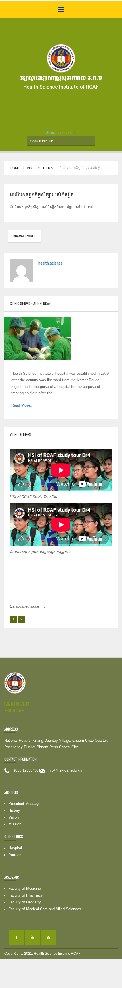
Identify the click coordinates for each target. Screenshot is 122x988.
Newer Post (23, 236)
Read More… (29, 406)
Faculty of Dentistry (25, 902)
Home (15, 168)
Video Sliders (40, 168)
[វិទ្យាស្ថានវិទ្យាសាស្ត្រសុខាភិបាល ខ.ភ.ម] (61, 58)
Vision (14, 817)
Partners (15, 855)
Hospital (15, 848)
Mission (15, 824)
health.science (50, 263)
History (14, 810)
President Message (24, 804)
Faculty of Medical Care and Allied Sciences (45, 909)
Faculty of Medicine (25, 888)
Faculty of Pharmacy (26, 895)
